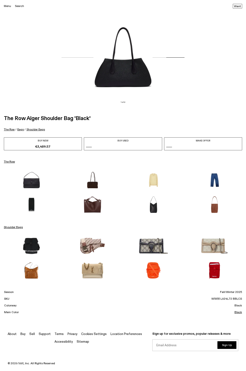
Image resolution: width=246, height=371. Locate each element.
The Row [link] (9, 161)
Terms (59, 334)
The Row (9, 129)
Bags (20, 129)
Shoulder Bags (35, 129)
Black (238, 312)
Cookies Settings (94, 334)
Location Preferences (126, 334)
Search (19, 6)
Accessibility (64, 341)
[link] (31, 180)
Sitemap (83, 341)
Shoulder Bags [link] (13, 227)
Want (237, 6)
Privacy (72, 334)
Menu (7, 6)
